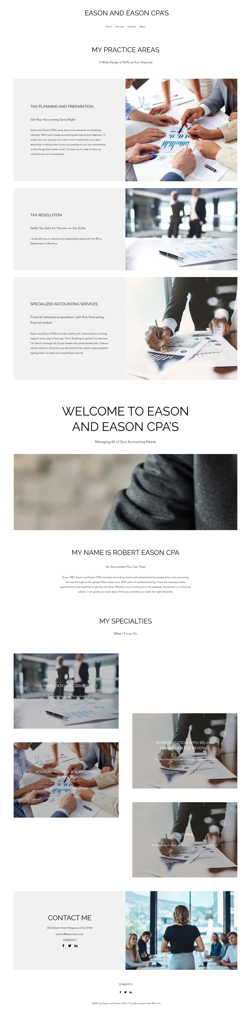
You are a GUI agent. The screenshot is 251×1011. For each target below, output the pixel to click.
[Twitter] (69, 945)
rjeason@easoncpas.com (69, 934)
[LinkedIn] (76, 945)
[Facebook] (63, 945)
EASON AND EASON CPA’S (127, 13)
